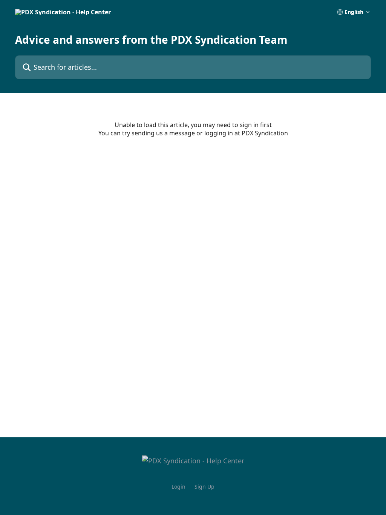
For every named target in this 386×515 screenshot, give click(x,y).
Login (178, 486)
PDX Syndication (265, 133)
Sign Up (204, 486)
